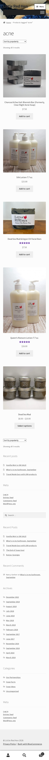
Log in (5, 494)
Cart (38, 753)
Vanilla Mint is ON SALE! (16, 465)
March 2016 (11, 657)
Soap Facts (11, 682)
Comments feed (10, 500)
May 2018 (10, 620)
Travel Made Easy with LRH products (21, 474)
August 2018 (11, 606)
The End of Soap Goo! (15, 550)
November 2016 (12, 643)
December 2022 (12, 597)
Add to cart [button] (24, 116)
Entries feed (8, 497)
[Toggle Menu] (42, 12)
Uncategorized (12, 691)
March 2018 (11, 625)
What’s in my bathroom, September (21, 469)
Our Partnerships (13, 677)
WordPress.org (9, 503)
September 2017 (13, 634)
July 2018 (10, 611)
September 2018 (13, 602)
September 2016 (13, 648)
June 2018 (10, 616)
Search (24, 755)
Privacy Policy (9, 744)
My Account (8, 755)
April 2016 (10, 653)
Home (8, 22)
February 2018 (12, 629)
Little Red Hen (15, 6)
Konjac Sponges (13, 555)
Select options (25, 425)
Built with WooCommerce (30, 744)
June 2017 (10, 639)
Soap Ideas (11, 686)
